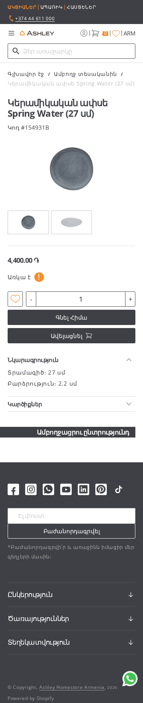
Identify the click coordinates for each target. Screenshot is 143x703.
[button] (11, 33)
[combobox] (71, 51)
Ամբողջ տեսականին (85, 73)
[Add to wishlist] (15, 299)
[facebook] (13, 489)
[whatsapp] (48, 489)
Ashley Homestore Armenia (71, 687)
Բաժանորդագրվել (71, 531)
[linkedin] (83, 489)
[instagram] (31, 489)
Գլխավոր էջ (26, 73)
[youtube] (66, 489)
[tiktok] (118, 489)
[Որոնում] (16, 51)
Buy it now (71, 317)
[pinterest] (101, 489)
